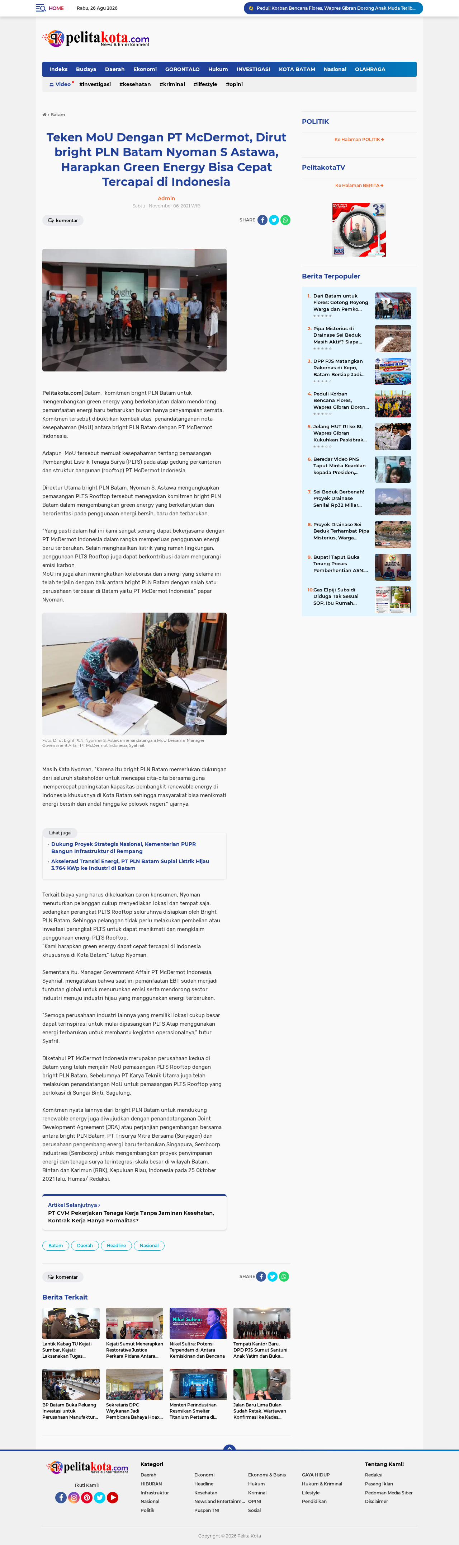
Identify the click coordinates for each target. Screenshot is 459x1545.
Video (63, 84)
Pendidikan (314, 1501)
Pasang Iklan (379, 1484)
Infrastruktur (155, 1492)
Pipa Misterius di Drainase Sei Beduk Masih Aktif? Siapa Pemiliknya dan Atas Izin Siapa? (338, 335)
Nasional (335, 69)
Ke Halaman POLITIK (358, 139)
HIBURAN (151, 1484)
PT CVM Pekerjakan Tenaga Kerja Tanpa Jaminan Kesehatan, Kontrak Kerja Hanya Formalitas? (131, 1216)
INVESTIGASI (253, 69)
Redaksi (373, 1475)
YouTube (117, 1506)
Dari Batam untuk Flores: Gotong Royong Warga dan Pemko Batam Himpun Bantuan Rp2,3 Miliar (340, 302)
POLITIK (315, 122)
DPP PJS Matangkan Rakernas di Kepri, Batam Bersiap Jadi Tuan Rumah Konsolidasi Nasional (338, 368)
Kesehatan (137, 84)
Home (56, 8)
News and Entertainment (221, 1501)
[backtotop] (229, 1451)
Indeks (58, 69)
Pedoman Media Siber (389, 1492)
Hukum (218, 69)
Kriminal (174, 84)
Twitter (103, 1506)
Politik (148, 1510)
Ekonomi (145, 69)
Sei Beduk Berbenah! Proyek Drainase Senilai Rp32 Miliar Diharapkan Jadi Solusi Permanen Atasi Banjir (341, 498)
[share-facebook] (262, 220)
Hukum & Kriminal (322, 1484)
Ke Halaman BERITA (357, 185)
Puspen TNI (206, 1510)
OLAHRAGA (370, 69)
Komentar (66, 220)
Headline (116, 1245)
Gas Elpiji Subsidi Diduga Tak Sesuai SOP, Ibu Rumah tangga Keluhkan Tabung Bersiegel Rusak (336, 596)
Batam (55, 1245)
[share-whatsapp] (285, 220)
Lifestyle (207, 84)
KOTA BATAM (297, 69)
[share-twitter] (274, 220)
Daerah (115, 69)
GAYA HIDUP (316, 1475)
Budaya (86, 69)
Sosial (254, 1510)
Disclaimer (376, 1501)
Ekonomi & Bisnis (267, 1475)
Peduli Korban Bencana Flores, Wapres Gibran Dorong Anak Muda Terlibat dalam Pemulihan (337, 8)
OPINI (236, 84)
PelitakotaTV (323, 168)
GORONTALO (182, 69)
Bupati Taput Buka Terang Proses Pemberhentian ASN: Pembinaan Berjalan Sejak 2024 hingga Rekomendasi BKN (338, 563)
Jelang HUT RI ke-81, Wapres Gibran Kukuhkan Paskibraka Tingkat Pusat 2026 (339, 433)
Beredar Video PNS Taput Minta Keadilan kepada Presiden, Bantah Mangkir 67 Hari (339, 466)
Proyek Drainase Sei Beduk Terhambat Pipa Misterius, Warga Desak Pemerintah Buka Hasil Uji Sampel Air (341, 531)
